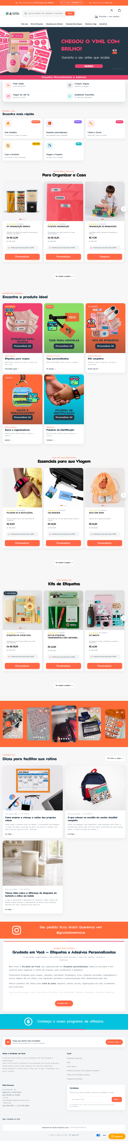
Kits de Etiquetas (37, 24)
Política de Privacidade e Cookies (79, 1075)
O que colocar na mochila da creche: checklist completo (92, 819)
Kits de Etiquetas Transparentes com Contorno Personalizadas (62, 636)
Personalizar (22, 256)
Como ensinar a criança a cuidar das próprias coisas (30, 819)
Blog (69, 1062)
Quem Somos (72, 1067)
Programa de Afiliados (75, 1079)
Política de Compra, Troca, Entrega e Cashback (84, 1071)
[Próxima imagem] (38, 202)
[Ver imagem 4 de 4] (25, 219)
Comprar (105, 256)
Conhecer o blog (114, 1042)
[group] (64, 51)
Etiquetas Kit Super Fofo (19, 635)
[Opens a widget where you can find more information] (117, 1136)
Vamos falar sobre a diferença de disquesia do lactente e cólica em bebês (31, 894)
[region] (64, 51)
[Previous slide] (8, 724)
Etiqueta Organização (58, 226)
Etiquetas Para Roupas (74, 24)
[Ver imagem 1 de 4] (20, 219)
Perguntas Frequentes (75, 1058)
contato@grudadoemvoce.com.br (16, 1100)
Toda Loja (24, 24)
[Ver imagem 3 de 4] (23, 219)
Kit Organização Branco (18, 226)
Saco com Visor (96, 513)
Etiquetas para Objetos (54, 24)
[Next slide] (120, 724)
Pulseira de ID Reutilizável (20, 513)
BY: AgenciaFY (74, 1135)
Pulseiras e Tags (90, 24)
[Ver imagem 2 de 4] (22, 219)
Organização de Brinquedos (102, 226)
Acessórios (103, 24)
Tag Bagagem (54, 513)
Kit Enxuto (94, 635)
